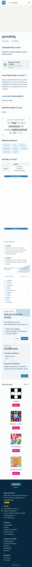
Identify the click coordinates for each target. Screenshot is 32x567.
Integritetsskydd (8, 541)
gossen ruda (6, 152)
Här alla (17, 338)
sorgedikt (9, 285)
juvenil (10, 54)
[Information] (26, 75)
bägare (8, 297)
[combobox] (18, 2)
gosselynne (24, 148)
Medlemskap (7, 548)
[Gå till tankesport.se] (16, 502)
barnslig (4, 54)
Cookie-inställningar (10, 543)
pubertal (18, 52)
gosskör (15, 152)
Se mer (26, 384)
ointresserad (14, 366)
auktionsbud (19, 129)
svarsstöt (9, 283)
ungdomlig (5, 52)
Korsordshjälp (8, 525)
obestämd (19, 369)
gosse (4, 100)
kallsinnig (7, 369)
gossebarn (23, 145)
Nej (14, 133)
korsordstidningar (16, 498)
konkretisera (10, 290)
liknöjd (13, 369)
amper (8, 295)
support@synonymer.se (11, 508)
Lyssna (6, 41)
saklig (8, 288)
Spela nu (16, 405)
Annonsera (7, 560)
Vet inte (20, 133)
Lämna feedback (9, 534)
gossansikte (6, 145)
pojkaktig (12, 52)
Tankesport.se (23, 495)
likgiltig (7, 356)
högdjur (9, 292)
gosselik (15, 148)
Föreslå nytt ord (8, 532)
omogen (24, 52)
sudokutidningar (8, 500)
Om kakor (7, 546)
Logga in (16, 487)
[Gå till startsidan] (4, 2)
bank (7, 299)
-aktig (10, 100)
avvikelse (9, 302)
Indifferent (11, 348)
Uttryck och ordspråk (10, 529)
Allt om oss (7, 557)
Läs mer (24, 338)
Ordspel (6, 527)
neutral (25, 369)
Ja (10, 133)
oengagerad (22, 366)
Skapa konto (16, 484)
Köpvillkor (7, 550)
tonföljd (9, 280)
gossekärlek (6, 148)
